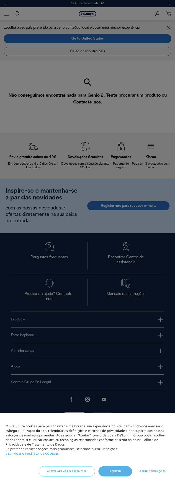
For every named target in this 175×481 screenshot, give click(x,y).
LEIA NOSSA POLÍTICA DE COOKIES (32, 454)
